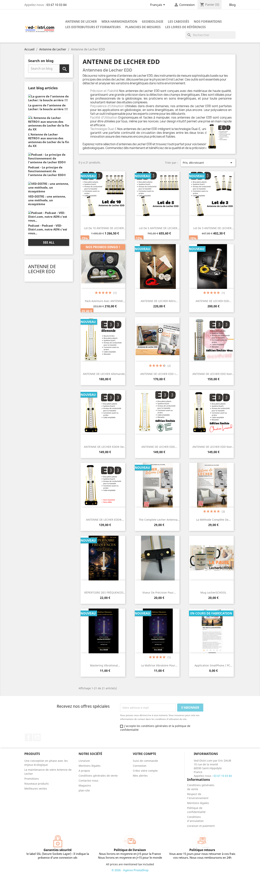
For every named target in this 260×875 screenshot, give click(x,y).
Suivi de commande (145, 761)
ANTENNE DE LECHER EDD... (213, 301)
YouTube (37, 737)
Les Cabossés (178, 21)
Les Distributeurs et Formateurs (93, 27)
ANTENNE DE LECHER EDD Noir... (213, 374)
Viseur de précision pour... (159, 592)
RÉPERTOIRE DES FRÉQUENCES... (105, 592)
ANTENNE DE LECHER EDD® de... (105, 447)
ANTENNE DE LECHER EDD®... (105, 519)
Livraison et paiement (201, 826)
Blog (232, 5)
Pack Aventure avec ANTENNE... (105, 301)
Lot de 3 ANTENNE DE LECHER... (213, 228)
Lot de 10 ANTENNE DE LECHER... (105, 228)
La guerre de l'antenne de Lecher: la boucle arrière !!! (48, 107)
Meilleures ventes (35, 788)
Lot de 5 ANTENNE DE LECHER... (159, 228)
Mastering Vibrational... (105, 665)
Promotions (31, 778)
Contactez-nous (88, 780)
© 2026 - (117, 870)
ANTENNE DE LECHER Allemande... (105, 374)
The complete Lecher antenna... (159, 519)
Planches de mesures (143, 27)
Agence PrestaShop (135, 870)
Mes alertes (140, 775)
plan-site (84, 790)
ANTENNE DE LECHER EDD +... (159, 374)
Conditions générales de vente (98, 775)
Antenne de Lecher (81, 21)
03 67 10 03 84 (56, 5)
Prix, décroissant (208, 162)
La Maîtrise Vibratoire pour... (159, 665)
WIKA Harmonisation (119, 21)
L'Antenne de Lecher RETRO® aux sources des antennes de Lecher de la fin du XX (48, 140)
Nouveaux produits (36, 783)
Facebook (28, 737)
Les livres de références (185, 27)
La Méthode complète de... (213, 519)
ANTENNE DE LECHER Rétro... (159, 301)
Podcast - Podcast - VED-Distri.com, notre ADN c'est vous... (47, 229)
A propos (84, 770)
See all (48, 242)
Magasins (85, 785)
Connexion (139, 765)
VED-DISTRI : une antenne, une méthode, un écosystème (47, 200)
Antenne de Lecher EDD (42, 268)
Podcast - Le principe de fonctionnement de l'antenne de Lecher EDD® (47, 171)
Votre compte (144, 754)
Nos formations (208, 21)
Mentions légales (89, 765)
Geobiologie (152, 21)
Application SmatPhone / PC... (213, 665)
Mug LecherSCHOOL (213, 592)
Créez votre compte (145, 770)
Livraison (84, 761)
